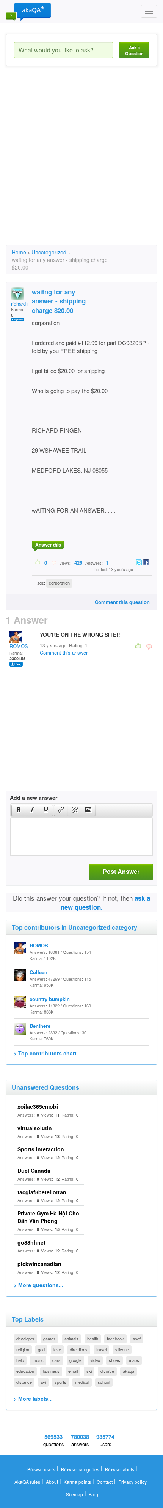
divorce (107, 1371)
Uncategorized (48, 252)
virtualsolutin (34, 1128)
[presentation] (18, 810)
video (95, 1360)
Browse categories (80, 1469)
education (25, 1371)
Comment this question (122, 601)
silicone (122, 1349)
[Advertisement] (81, 162)
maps (134, 1360)
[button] (18, 810)
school (104, 1382)
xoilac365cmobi (37, 1106)
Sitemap (74, 1494)
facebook (115, 1338)
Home (19, 252)
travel (101, 1349)
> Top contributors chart (45, 1053)
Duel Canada (33, 1170)
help (20, 1360)
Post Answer (121, 871)
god (41, 1349)
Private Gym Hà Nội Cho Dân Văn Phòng (48, 1217)
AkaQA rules (27, 1482)
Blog (93, 1494)
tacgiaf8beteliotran (41, 1192)
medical (82, 1382)
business (51, 1371)
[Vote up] (38, 562)
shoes (114, 1360)
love (57, 1349)
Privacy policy (132, 1482)
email (73, 1371)
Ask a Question (134, 50)
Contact (105, 1482)
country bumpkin (50, 999)
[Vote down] (53, 562)
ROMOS (18, 646)
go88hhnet (31, 1242)
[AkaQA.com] (28, 11)
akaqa (128, 1371)
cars (56, 1360)
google (75, 1360)
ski (89, 1371)
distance (24, 1382)
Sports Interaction (40, 1149)
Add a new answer (33, 797)
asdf (137, 1338)
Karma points (77, 1482)
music (38, 1360)
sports (60, 1382)
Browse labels (119, 1469)
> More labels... (33, 1398)
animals (71, 1338)
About (52, 1482)
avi (43, 1382)
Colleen (38, 972)
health (92, 1338)
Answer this (48, 544)
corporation (59, 583)
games (49, 1338)
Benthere (40, 1025)
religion (22, 1349)
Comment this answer (64, 652)
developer (25, 1338)
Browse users (41, 1469)
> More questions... (38, 1285)
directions (79, 1349)
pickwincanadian (39, 1264)
